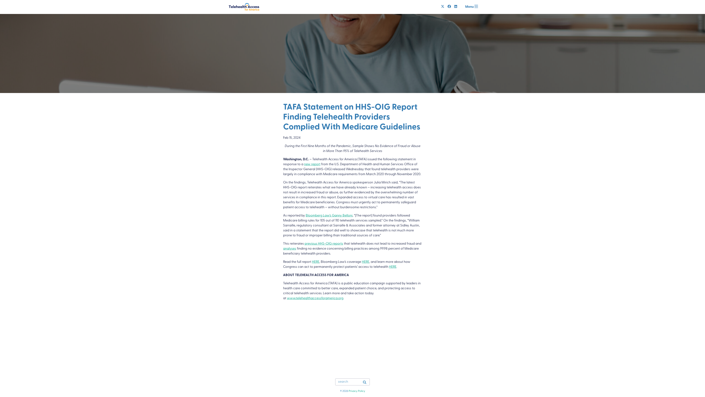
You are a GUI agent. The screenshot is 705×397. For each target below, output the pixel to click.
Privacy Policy (357, 391)
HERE (315, 262)
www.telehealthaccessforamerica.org (315, 298)
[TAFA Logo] (244, 6)
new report (312, 164)
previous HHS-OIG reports (324, 244)
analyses (289, 249)
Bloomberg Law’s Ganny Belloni (329, 215)
